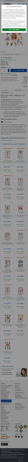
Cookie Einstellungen (15, 20)
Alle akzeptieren (14, 29)
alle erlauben (16, 16)
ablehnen (7, 23)
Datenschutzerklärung (7, 26)
